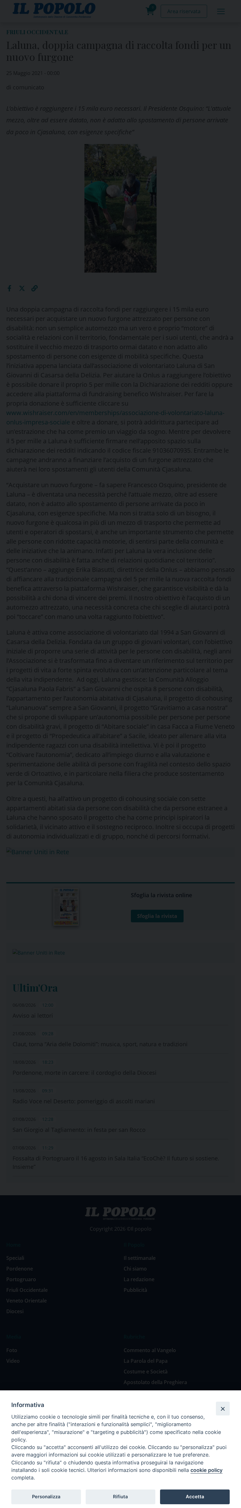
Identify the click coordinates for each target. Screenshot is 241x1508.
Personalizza (46, 1497)
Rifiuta (120, 1497)
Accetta (195, 1497)
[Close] (223, 1408)
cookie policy (206, 1470)
